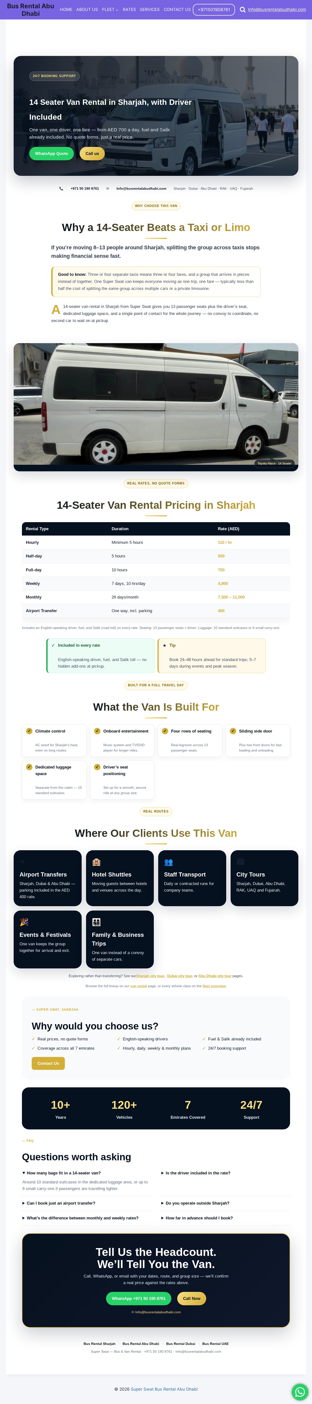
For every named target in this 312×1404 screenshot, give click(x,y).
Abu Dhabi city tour (215, 976)
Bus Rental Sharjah (100, 1344)
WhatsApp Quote (51, 153)
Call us (92, 153)
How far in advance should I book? (199, 1218)
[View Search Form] (242, 9)
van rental (138, 986)
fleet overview (214, 986)
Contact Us (48, 1063)
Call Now (191, 1298)
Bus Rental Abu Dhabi (141, 1344)
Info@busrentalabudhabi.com (277, 9)
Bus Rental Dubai (180, 1344)
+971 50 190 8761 (85, 188)
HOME (66, 9)
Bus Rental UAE (215, 1344)
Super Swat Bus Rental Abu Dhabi (164, 1389)
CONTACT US (177, 9)
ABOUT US (87, 9)
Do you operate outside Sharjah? (197, 1203)
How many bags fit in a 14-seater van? (64, 1173)
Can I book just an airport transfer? (61, 1203)
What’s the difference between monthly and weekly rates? (82, 1218)
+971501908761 (214, 9)
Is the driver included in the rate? (198, 1173)
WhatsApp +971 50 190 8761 (139, 1298)
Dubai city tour (179, 976)
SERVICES (150, 9)
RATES (129, 9)
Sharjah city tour (150, 976)
